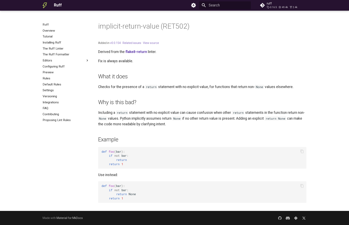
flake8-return (136, 52)
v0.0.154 (115, 43)
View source (151, 43)
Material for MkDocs (70, 218)
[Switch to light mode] (193, 5)
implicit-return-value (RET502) (144, 26)
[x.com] (303, 217)
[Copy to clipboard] (302, 151)
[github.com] (279, 217)
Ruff (46, 24)
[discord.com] (287, 217)
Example (108, 139)
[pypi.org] (295, 217)
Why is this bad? (117, 102)
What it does (113, 76)
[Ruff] (45, 5)
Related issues (132, 43)
